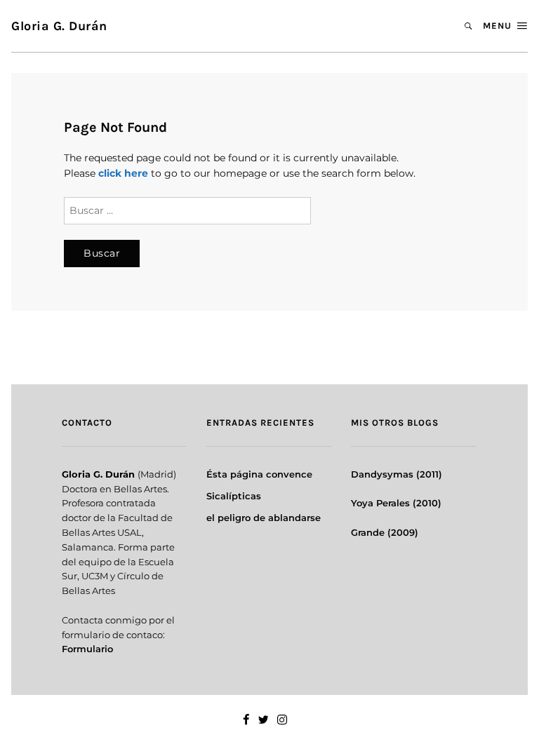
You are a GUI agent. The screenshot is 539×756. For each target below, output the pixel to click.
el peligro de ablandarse (263, 517)
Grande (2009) (384, 532)
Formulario (87, 648)
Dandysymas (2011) (396, 474)
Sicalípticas (233, 495)
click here (123, 173)
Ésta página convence (259, 474)
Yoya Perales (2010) (396, 502)
